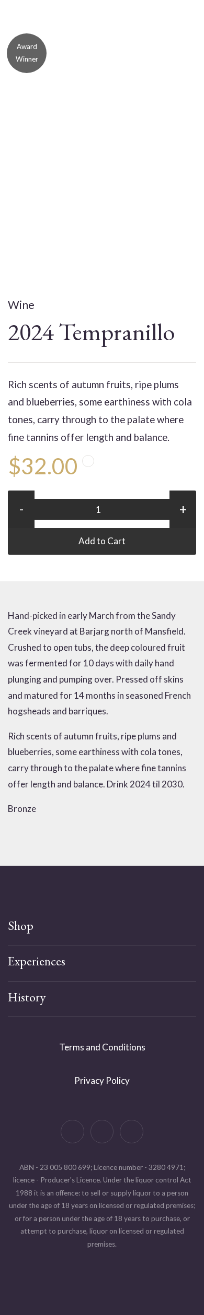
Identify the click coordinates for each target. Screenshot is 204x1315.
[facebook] (72, 1131)
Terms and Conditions (102, 1047)
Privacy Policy (102, 1080)
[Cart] (123, 36)
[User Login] (154, 36)
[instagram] (131, 1131)
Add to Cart (102, 540)
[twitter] (102, 1131)
